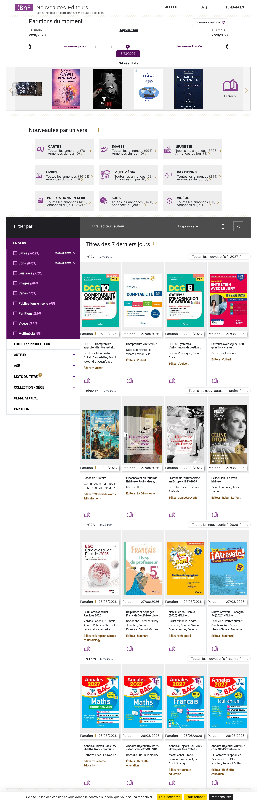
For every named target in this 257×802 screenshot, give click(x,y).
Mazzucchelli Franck (182, 755)
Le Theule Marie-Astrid (98, 353)
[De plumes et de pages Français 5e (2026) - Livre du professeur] (143, 568)
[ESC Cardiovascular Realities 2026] (100, 568)
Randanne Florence (138, 621)
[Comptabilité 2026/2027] (143, 300)
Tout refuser (195, 797)
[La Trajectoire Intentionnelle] (189, 89)
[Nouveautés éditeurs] (73, 7)
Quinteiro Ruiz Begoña (225, 625)
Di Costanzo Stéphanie (225, 755)
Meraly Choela (220, 629)
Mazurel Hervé (135, 487)
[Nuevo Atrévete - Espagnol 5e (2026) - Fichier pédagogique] (228, 568)
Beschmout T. (220, 759)
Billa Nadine (108, 755)
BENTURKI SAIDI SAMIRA (99, 488)
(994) (34, 283)
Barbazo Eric (92, 755)
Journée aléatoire (208, 22)
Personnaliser (221, 797)
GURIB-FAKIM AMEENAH (99, 483)
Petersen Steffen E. (105, 625)
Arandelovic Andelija (98, 629)
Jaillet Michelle (178, 621)
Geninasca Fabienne (224, 353)
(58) (38, 333)
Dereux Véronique (180, 353)
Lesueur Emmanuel (181, 759)
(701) (32, 293)
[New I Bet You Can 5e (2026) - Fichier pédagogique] (185, 568)
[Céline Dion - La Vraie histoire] (228, 435)
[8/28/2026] (127, 47)
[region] (128, 90)
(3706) (37, 273)
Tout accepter (169, 797)
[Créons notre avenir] (67, 89)
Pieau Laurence (221, 487)
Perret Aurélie (233, 621)
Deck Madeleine (136, 349)
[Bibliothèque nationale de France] (23, 7)
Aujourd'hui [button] (129, 30)
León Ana (217, 621)
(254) (37, 313)
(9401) (31, 263)
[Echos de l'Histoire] (100, 434)
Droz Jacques (178, 487)
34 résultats (128, 63)
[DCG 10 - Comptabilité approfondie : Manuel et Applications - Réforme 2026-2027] (100, 300)
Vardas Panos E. (94, 621)
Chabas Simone (191, 625)
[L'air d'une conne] (108, 89)
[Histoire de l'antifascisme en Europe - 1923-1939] (185, 434)
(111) (33, 323)
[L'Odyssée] (149, 89)
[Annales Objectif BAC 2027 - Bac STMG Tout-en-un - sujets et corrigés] (228, 702)
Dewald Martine (149, 629)
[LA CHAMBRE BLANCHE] (27, 89)
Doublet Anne (177, 629)
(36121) (33, 253)
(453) (52, 303)
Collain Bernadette (95, 357)
